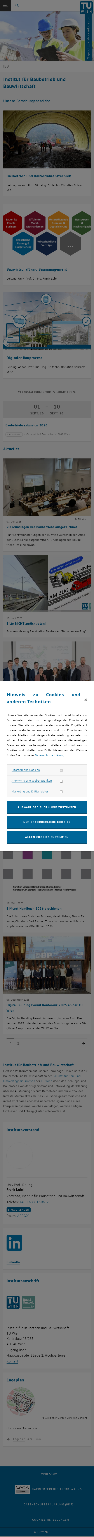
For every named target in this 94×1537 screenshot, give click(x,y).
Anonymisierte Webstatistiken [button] (32, 780)
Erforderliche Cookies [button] (26, 770)
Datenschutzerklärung (49, 755)
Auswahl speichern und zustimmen (46, 807)
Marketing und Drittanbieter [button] (30, 791)
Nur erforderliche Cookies (46, 822)
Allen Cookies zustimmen (47, 837)
